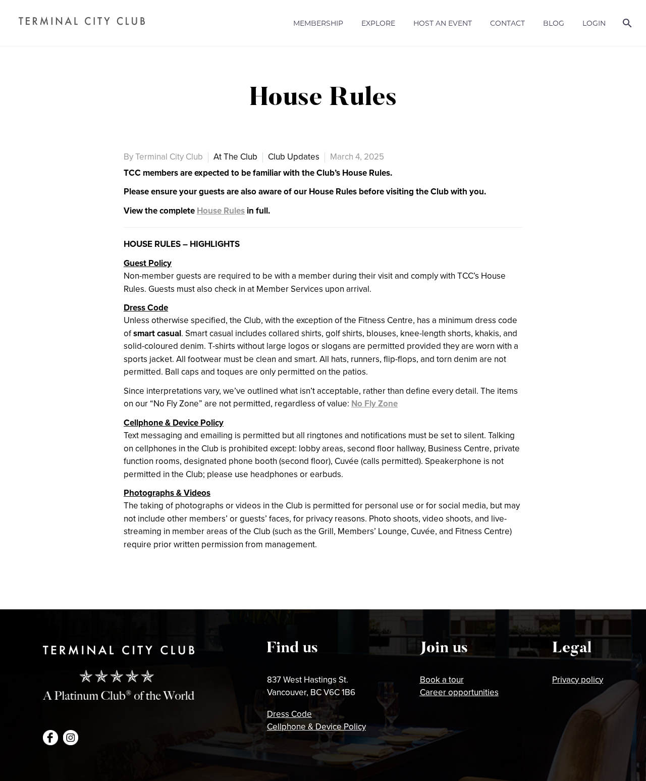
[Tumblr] (191, 585)
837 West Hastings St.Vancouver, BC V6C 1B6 (311, 686)
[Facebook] (130, 585)
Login (594, 23)
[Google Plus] (160, 585)
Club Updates (293, 156)
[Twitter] (145, 585)
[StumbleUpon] (221, 585)
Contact (507, 23)
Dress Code (289, 714)
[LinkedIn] (206, 585)
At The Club (235, 156)
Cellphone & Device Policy (316, 726)
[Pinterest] (176, 585)
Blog (553, 23)
